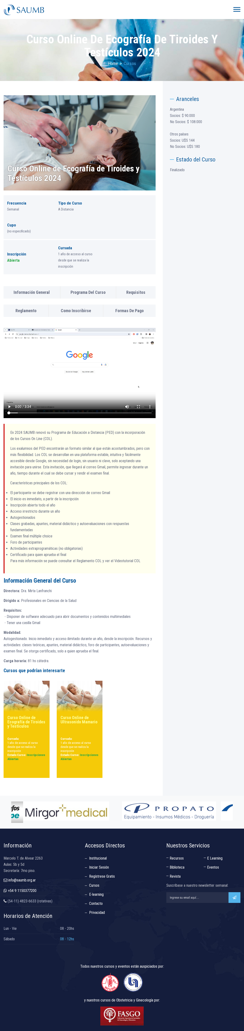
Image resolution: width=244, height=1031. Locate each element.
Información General (32, 292)
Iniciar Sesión (99, 867)
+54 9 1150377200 (22, 890)
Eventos (213, 867)
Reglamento (25, 310)
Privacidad (97, 912)
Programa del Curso (88, 292)
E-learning (96, 894)
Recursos (177, 858)
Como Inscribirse (76, 310)
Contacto (96, 903)
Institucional (98, 858)
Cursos (94, 885)
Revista (175, 876)
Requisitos (135, 292)
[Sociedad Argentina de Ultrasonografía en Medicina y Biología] (24, 9)
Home (113, 63)
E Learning (215, 858)
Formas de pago (129, 310)
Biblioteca (177, 867)
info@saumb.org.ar (22, 880)
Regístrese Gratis (102, 876)
